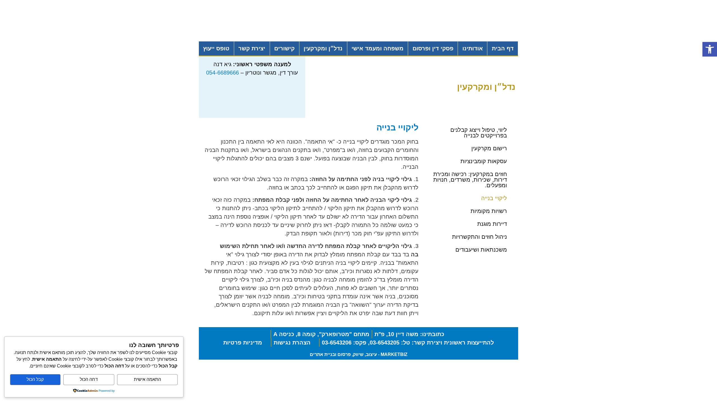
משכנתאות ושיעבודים (481, 250)
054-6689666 (222, 70)
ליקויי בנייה (494, 198)
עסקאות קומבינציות (483, 161)
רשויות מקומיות (489, 211)
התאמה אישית (147, 379)
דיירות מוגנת (492, 224)
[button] (709, 49)
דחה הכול (89, 379)
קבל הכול (35, 379)
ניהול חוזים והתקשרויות (479, 237)
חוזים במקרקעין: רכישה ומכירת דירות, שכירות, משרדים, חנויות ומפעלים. (470, 179)
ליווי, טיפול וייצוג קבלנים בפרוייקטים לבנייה (478, 133)
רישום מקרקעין (489, 148)
